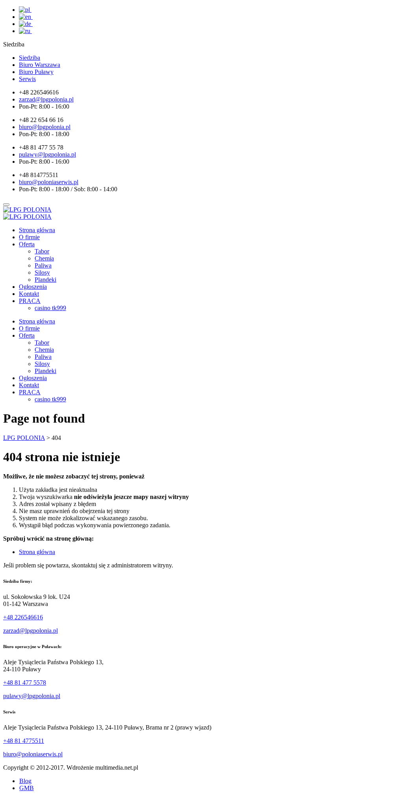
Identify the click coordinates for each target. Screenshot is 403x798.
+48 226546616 (23, 617)
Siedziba (29, 57)
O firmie (29, 237)
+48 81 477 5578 (24, 682)
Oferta (27, 244)
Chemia (44, 258)
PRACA (30, 300)
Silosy (42, 272)
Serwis (27, 79)
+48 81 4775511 (23, 740)
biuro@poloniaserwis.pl (33, 754)
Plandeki (45, 279)
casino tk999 (50, 308)
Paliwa (43, 265)
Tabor (42, 251)
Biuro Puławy (36, 71)
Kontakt (29, 293)
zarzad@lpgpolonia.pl (30, 630)
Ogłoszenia (33, 286)
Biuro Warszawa (39, 64)
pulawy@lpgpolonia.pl (31, 696)
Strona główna (37, 230)
